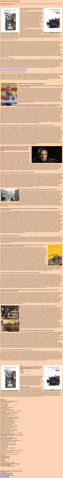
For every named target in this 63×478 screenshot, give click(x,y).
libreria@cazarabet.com (4, 477)
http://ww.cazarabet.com (5, 476)
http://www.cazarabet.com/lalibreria (7, 475)
